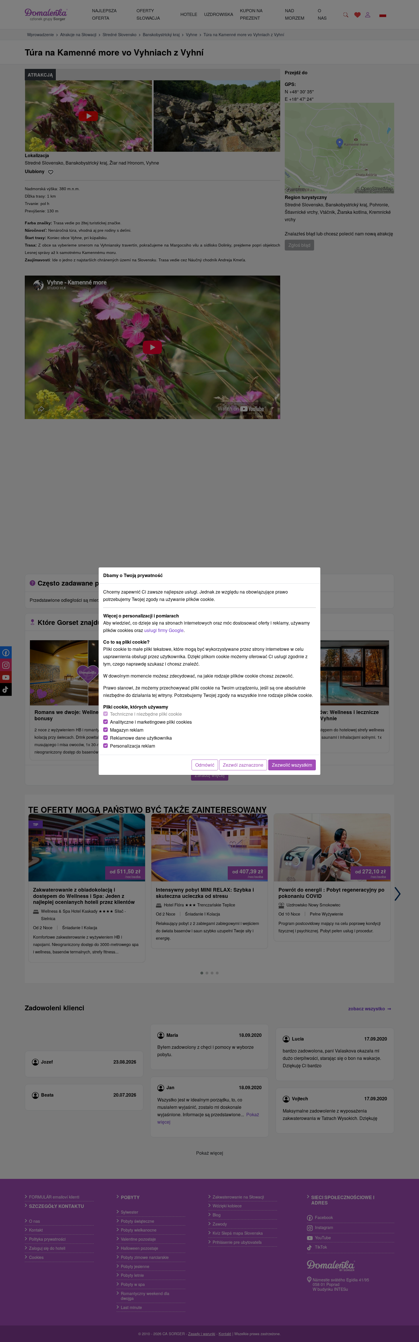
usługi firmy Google (164, 630)
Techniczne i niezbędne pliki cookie (146, 714)
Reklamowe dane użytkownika (141, 737)
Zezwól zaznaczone (243, 765)
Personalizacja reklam (132, 745)
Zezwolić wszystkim (292, 765)
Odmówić (204, 765)
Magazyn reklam (126, 730)
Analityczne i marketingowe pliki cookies (151, 722)
